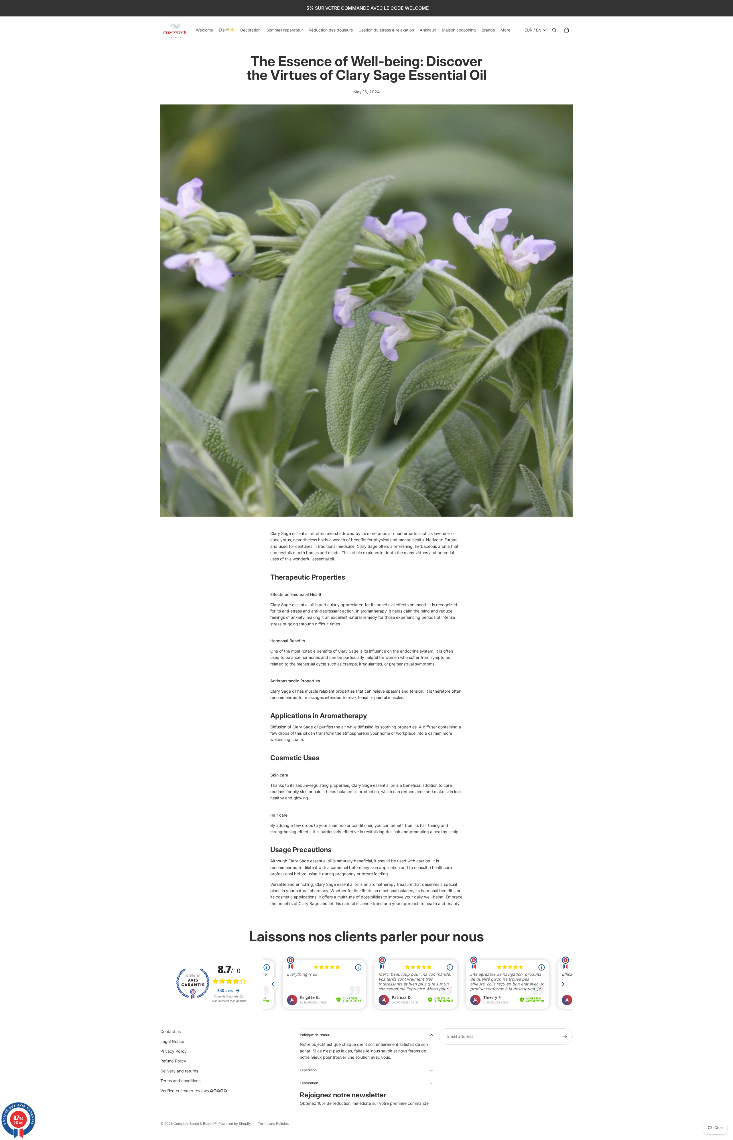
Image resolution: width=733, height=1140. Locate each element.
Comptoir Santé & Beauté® (195, 1123)
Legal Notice (172, 1041)
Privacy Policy (173, 1051)
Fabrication (309, 1083)
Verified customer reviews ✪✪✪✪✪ (193, 1090)
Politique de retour (315, 1035)
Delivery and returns (179, 1070)
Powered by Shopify (234, 1123)
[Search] (554, 30)
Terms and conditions (180, 1080)
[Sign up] (564, 1036)
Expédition (308, 1070)
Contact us (170, 1031)
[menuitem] (505, 30)
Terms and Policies (273, 1123)
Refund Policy (173, 1060)
